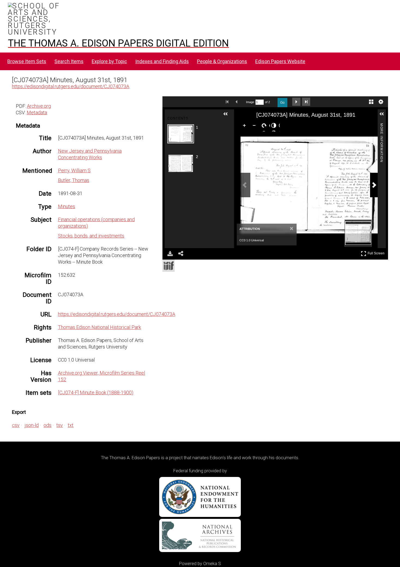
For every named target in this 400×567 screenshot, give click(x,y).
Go (282, 102)
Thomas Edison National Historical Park (99, 327)
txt (70, 425)
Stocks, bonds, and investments (91, 236)
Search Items (69, 61)
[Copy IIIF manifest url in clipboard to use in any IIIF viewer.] (168, 266)
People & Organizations (222, 61)
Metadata (37, 112)
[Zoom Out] (255, 126)
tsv (59, 425)
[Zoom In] (245, 126)
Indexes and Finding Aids (162, 61)
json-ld (31, 425)
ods (47, 425)
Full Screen (377, 252)
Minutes (66, 206)
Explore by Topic (109, 61)
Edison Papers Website (280, 61)
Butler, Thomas (73, 180)
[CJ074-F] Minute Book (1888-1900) (95, 392)
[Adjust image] (275, 126)
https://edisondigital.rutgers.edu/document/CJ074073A (70, 86)
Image (250, 102)
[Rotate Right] (265, 126)
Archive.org (39, 106)
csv (16, 425)
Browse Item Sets (26, 61)
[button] (228, 116)
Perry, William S (74, 170)
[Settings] (381, 101)
